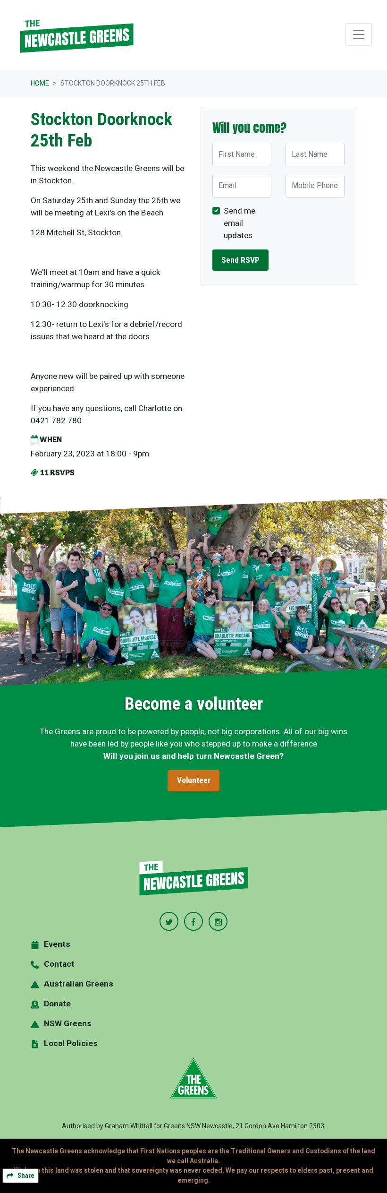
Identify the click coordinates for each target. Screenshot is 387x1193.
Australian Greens (78, 983)
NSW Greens (68, 1023)
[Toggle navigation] (358, 34)
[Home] (76, 35)
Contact (59, 964)
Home (40, 83)
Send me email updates (239, 223)
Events (57, 944)
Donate (57, 1003)
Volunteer (193, 780)
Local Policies (71, 1043)
